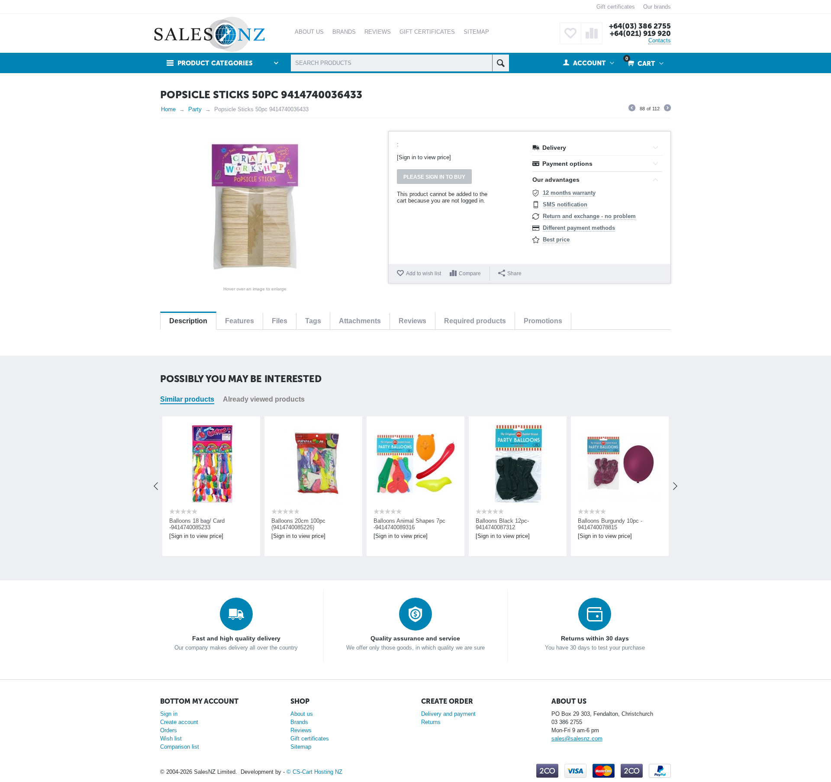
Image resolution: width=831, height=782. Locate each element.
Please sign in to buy (434, 177)
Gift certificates (615, 6)
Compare (470, 273)
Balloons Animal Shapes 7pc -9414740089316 (391, 524)
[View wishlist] (570, 33)
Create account (179, 722)
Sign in (168, 714)
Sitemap (300, 746)
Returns (431, 722)
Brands (299, 722)
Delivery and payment (448, 714)
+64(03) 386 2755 (640, 26)
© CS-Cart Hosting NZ (314, 772)
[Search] (500, 63)
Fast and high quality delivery (236, 638)
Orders (168, 730)
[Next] (667, 109)
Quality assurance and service (415, 638)
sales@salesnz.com (576, 738)
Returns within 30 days (595, 638)
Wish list (171, 738)
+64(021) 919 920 (640, 33)
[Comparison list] (591, 33)
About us (301, 714)
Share (514, 273)
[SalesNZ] (209, 34)
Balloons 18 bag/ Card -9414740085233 (178, 524)
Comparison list (179, 746)
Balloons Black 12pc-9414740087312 (484, 524)
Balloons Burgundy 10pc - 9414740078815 (592, 524)
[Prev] (631, 109)
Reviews (301, 730)
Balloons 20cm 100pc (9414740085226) (280, 524)
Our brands (657, 6)
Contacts (659, 40)
